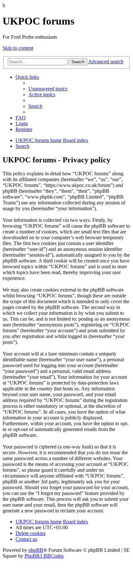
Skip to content (18, 48)
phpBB (35, 550)
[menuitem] (47, 88)
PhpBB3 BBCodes (44, 556)
